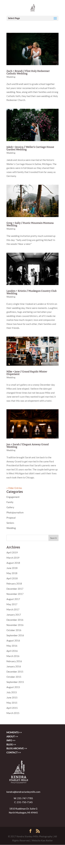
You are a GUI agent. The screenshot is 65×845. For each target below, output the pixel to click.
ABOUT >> (12, 736)
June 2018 (12, 568)
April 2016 (12, 650)
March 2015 (12, 713)
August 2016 (13, 640)
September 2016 (15, 635)
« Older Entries (14, 488)
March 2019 (12, 557)
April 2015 (12, 707)
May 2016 (11, 645)
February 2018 (14, 583)
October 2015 (13, 676)
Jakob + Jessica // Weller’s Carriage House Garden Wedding (30, 148)
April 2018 (12, 578)
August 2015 (13, 687)
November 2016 (15, 625)
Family (9, 502)
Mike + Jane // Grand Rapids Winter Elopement (26, 373)
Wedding (10, 76)
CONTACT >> (13, 752)
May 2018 (11, 573)
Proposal (11, 517)
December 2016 (14, 619)
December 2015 (14, 671)
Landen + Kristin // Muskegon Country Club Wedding (31, 292)
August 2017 (13, 599)
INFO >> (10, 740)
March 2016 (12, 656)
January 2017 (13, 614)
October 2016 (13, 630)
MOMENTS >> (14, 732)
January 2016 (13, 666)
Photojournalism (15, 512)
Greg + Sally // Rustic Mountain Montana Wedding (30, 224)
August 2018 (13, 562)
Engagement (13, 496)
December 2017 (14, 588)
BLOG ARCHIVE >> (16, 748)
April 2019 (12, 552)
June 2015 (12, 697)
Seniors (10, 522)
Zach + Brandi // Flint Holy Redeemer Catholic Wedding (28, 72)
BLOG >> (11, 744)
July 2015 (11, 692)
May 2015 (11, 702)
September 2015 (15, 682)
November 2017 (15, 593)
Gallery (10, 507)
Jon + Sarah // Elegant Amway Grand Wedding (27, 445)
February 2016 (14, 661)
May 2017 (11, 604)
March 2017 (12, 609)
